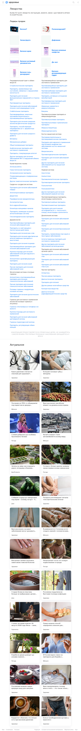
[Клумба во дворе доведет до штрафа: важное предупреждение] (25, 648)
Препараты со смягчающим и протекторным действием (20, 229)
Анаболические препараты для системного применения (21, 149)
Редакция (37, 729)
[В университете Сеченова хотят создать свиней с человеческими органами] (56, 522)
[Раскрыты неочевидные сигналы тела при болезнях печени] (56, 491)
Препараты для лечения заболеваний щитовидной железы (23, 318)
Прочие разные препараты (51, 276)
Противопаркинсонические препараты (55, 182)
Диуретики (14, 196)
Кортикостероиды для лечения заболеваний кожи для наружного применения (22, 254)
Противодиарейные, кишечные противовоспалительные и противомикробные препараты (21, 116)
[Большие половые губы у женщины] (56, 365)
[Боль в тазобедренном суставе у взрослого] (56, 711)
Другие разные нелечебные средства (55, 285)
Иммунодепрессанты (49, 131)
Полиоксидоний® (59, 29)
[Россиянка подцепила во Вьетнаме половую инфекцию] (56, 585)
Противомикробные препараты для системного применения (54, 87)
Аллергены (45, 273)
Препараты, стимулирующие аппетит (23, 153)
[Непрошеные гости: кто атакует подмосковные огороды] (56, 554)
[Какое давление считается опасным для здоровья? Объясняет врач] (25, 365)
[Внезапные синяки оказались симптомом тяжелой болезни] (25, 554)
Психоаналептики (47, 189)
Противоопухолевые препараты (53, 119)
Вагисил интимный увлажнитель (27, 62)
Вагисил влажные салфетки (59, 51)
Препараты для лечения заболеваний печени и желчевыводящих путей (23, 107)
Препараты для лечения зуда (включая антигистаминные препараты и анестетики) (24, 238)
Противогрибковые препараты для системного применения (54, 92)
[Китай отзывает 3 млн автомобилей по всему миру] (56, 428)
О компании (9, 729)
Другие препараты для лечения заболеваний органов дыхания (52, 245)
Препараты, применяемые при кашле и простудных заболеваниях (55, 235)
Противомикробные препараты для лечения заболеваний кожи (22, 247)
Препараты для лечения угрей (21, 264)
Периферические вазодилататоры (22, 199)
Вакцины (44, 111)
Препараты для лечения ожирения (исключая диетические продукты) (22, 122)
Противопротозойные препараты (53, 202)
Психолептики (46, 186)
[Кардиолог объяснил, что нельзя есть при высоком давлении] (25, 711)
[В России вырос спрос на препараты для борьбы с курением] (56, 648)
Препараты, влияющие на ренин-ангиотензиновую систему (22, 212)
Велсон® (23, 29)
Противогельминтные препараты (53, 205)
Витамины (13, 139)
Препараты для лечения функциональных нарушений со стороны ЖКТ (24, 98)
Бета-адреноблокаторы (18, 205)
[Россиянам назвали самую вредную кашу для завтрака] (25, 679)
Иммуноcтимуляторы (49, 128)
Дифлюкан (56, 40)
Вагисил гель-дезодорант (25, 73)
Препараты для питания (50, 282)
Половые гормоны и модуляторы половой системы (22, 290)
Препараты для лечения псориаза (22, 243)
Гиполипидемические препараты (22, 217)
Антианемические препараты (20, 173)
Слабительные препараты (19, 111)
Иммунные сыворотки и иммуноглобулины (50, 107)
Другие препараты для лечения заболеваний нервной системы (52, 193)
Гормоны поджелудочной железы (22, 322)
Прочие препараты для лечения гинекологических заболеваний (21, 285)
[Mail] (7, 2)
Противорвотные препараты (20, 103)
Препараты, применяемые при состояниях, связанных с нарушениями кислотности (24, 91)
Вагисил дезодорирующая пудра (59, 73)
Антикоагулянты (16, 167)
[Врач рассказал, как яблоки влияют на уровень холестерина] (56, 396)
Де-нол (55, 62)
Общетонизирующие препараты (21, 145)
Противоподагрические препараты (54, 154)
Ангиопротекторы (16, 202)
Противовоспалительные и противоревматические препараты (54, 138)
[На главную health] (13, 2)
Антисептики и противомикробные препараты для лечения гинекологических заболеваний (22, 279)
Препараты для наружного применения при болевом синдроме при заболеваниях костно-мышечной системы (55, 145)
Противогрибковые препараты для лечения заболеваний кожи (22, 224)
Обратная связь (68, 729)
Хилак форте (25, 40)
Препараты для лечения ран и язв (22, 233)
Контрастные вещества (49, 289)
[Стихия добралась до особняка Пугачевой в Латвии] (25, 428)
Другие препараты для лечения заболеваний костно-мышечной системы (53, 165)
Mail (3, 729)
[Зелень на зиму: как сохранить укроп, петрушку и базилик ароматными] (25, 459)
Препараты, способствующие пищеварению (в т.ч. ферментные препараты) (22, 128)
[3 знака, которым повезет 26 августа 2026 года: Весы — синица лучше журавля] (25, 617)
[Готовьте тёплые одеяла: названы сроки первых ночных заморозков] (56, 459)
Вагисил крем (25, 51)
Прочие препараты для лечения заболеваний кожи (21, 268)
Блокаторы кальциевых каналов (21, 208)
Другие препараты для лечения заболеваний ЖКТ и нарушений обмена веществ (24, 158)
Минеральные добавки (18, 142)
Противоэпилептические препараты (54, 179)
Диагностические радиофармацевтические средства (54, 293)
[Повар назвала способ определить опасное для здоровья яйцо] (56, 617)
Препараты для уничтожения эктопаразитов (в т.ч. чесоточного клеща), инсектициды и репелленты (54, 210)
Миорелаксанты (47, 151)
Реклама (16, 729)
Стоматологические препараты (21, 86)
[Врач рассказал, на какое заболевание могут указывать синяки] (25, 522)
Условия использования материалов (52, 729)
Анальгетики (46, 176)
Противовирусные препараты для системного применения (53, 102)
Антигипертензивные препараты (21, 193)
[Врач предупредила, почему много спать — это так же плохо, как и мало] (56, 679)
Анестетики (45, 173)
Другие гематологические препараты (23, 181)
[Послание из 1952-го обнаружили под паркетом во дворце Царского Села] (25, 396)
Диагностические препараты (52, 279)
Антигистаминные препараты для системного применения (53, 240)
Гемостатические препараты (20, 170)
